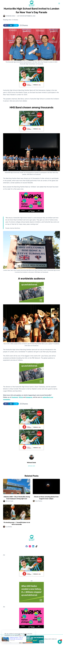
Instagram (29, 397)
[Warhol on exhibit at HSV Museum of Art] (31, 202)
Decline (16, 639)
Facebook (15, 397)
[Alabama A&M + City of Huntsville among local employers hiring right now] (16, 486)
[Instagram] (30, 546)
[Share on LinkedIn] (11, 25)
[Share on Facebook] (5, 25)
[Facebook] (27, 546)
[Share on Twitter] (16, 25)
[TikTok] (36, 546)
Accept (8, 639)
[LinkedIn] (33, 546)
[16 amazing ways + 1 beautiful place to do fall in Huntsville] (16, 512)
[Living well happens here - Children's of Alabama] (31, 77)
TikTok (21, 397)
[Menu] (59, 3)
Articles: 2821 (31, 466)
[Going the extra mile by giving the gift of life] (31, 292)
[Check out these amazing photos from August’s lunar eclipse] (46, 486)
